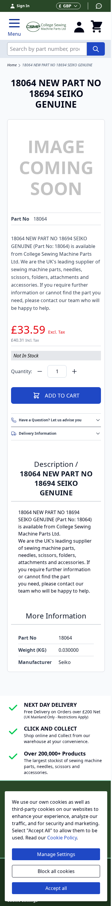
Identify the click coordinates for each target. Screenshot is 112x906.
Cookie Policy (62, 837)
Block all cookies (56, 871)
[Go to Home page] (46, 27)
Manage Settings (56, 854)
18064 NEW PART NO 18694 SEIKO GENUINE (57, 65)
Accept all (56, 888)
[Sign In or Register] (79, 26)
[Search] (96, 49)
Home (12, 65)
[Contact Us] (95, 6)
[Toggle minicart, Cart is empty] (96, 26)
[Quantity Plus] (74, 371)
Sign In (23, 5)
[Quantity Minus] (40, 371)
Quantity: (21, 371)
